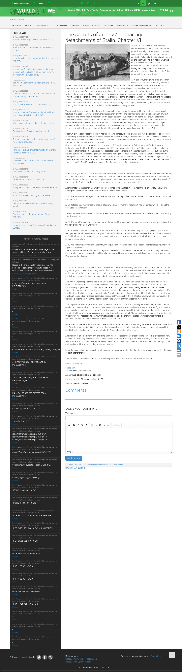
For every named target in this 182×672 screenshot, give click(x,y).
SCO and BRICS (132, 10)
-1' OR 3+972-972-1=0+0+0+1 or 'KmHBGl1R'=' (32, 515)
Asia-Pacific (92, 10)
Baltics (120, 10)
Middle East (108, 25)
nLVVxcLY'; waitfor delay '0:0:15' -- (27, 408)
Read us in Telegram (74, 363)
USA (78, 10)
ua (155, 3)
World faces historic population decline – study (33, 123)
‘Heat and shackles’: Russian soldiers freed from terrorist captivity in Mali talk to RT (33, 113)
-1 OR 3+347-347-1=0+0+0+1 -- (26, 591)
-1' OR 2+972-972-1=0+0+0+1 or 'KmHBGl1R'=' (32, 528)
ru (138, 3)
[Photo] (88, 3)
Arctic (112, 10)
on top (68, 367)
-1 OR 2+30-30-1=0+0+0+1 (24, 566)
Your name (70, 413)
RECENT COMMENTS (35, 239)
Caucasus (96, 25)
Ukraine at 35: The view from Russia (28, 179)
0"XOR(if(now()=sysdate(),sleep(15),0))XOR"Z (31, 452)
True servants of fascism (142, 25)
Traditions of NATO (42, 25)
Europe (71, 10)
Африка (104, 10)
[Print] (48, 3)
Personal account (22, 3)
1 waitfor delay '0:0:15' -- (22, 421)
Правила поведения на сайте (78, 661)
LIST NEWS (19, 33)
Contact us (156, 656)
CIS (83, 10)
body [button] (69, 452)
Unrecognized (148, 10)
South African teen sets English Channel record (33, 195)
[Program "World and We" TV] (94, 3)
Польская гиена (60, 25)
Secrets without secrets (21, 25)
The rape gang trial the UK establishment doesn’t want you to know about (34, 140)
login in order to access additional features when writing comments (96, 464)
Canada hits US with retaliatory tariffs (29, 171)
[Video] (82, 3)
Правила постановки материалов (81, 658)
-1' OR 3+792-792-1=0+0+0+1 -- (26, 540)
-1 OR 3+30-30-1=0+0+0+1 (24, 578)
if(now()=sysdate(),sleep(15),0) (25, 477)
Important (160, 25)
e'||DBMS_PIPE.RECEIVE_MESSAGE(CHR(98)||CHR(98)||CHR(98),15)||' (42, 349)
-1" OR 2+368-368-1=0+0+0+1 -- (26, 502)
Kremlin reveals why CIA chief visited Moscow (33, 39)
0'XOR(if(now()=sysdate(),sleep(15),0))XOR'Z (31, 465)
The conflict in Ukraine (80, 25)
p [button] (73, 452)
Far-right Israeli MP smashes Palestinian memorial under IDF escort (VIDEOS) (35, 151)
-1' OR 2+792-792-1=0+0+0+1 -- (26, 553)
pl (149, 3)
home (74, 367)
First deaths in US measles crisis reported (31, 131)
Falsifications (122, 25)
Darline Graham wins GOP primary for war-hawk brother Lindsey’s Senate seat (34, 95)
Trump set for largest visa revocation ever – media (35, 187)
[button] (69, 425)
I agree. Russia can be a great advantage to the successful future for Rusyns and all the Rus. (33, 251)
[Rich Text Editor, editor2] (119, 439)
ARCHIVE (164, 10)
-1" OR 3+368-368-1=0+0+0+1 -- (26, 490)
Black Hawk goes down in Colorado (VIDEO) (32, 104)
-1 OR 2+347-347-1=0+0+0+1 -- (26, 604)
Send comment (73, 458)
